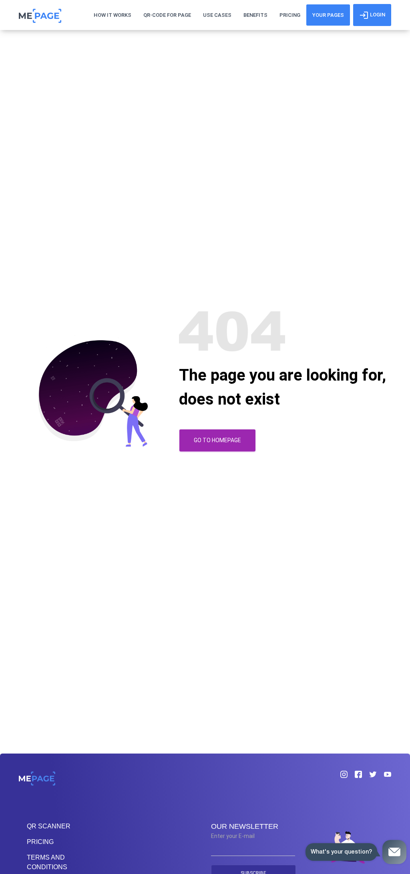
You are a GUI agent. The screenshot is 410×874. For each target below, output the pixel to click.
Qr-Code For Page (167, 15)
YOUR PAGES (328, 15)
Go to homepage (217, 440)
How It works (112, 15)
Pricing (289, 15)
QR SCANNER (48, 826)
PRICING (40, 841)
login (377, 15)
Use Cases (217, 15)
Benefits (255, 15)
